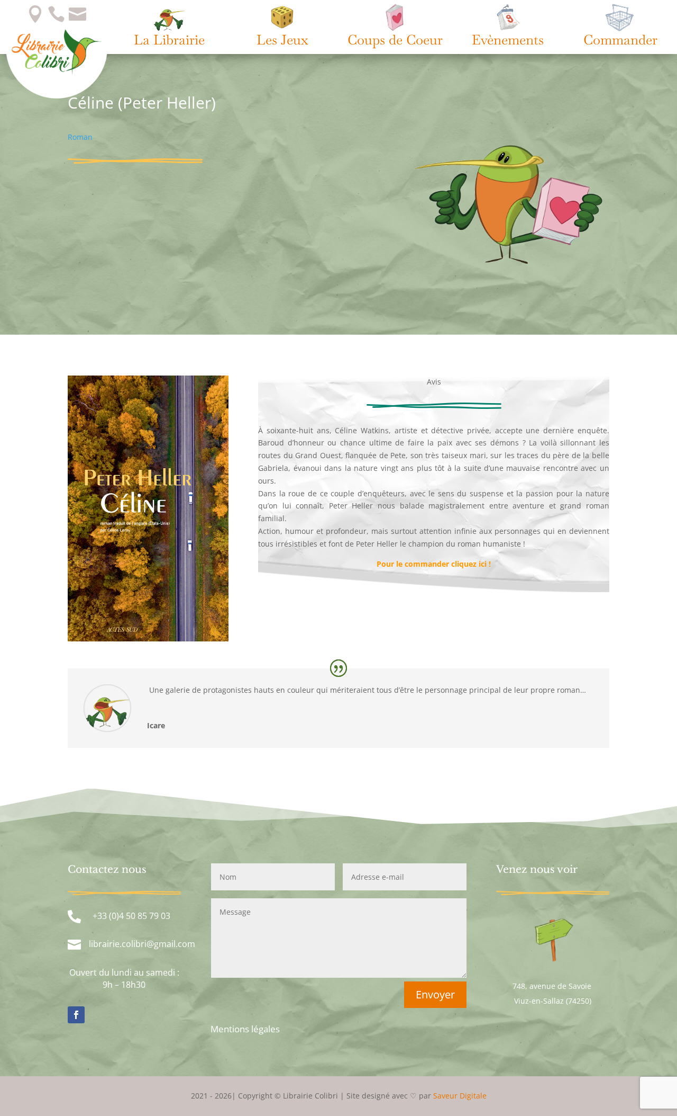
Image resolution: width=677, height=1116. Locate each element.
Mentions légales (245, 1029)
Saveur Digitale (460, 1096)
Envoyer (435, 994)
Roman (80, 137)
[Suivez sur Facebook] (76, 1014)
